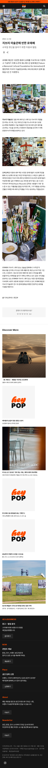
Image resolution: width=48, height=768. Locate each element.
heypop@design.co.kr (31, 749)
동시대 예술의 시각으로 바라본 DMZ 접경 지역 (17, 606)
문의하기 (8, 636)
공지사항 (41, 749)
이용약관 (4, 751)
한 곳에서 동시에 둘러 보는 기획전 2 (13, 513)
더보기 (7, 712)
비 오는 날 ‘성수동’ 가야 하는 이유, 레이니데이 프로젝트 (19, 472)
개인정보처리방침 (14, 751)
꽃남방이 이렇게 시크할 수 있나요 (12, 554)
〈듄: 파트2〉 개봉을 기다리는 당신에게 (15, 380)
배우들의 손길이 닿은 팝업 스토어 (12, 420)
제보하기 (8, 661)
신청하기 (8, 686)
